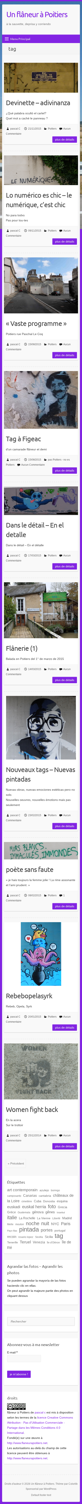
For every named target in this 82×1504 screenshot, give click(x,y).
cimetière (26, 1201)
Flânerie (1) (21, 648)
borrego (55, 1190)
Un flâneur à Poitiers (36, 14)
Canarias (30, 1195)
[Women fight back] (41, 1071)
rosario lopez (25, 1237)
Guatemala (24, 1212)
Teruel (25, 1242)
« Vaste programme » (36, 323)
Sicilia (49, 1237)
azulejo (44, 1190)
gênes (50, 1212)
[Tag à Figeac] (41, 400)
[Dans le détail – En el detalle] (41, 500)
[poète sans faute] (41, 850)
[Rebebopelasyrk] (41, 954)
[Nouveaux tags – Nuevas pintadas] (41, 728)
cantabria (45, 1195)
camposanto (14, 1195)
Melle (10, 1224)
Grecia (62, 1207)
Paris (65, 1223)
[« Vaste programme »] (41, 285)
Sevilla (39, 1237)
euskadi (13, 1207)
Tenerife (12, 1242)
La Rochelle (27, 1218)
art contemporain (22, 1190)
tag (59, 1235)
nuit (45, 1223)
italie (12, 1217)
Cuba (37, 1201)
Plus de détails (64, 139)
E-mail (12, 1352)
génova (38, 1212)
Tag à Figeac (23, 438)
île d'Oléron (53, 1242)
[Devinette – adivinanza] (41, 78)
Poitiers (52, 128)
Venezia (39, 1242)
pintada (29, 1229)
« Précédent (16, 1163)
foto (52, 1206)
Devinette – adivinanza (38, 102)
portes (47, 1230)
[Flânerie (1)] (41, 610)
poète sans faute (29, 869)
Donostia (49, 1201)
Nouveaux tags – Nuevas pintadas (40, 774)
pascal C (15, 128)
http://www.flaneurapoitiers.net (27, 1443)
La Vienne (43, 1218)
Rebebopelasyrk (29, 995)
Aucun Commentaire (33, 464)
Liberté (56, 1218)
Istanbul (61, 1212)
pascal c (40, 1412)
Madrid (67, 1218)
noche (32, 1223)
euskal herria (34, 1206)
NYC (55, 1224)
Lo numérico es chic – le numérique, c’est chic (39, 200)
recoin (11, 1237)
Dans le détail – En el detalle (35, 530)
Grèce (11, 1212)
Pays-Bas (12, 1230)
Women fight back (32, 1109)
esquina (62, 1201)
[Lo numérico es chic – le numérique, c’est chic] (41, 170)
